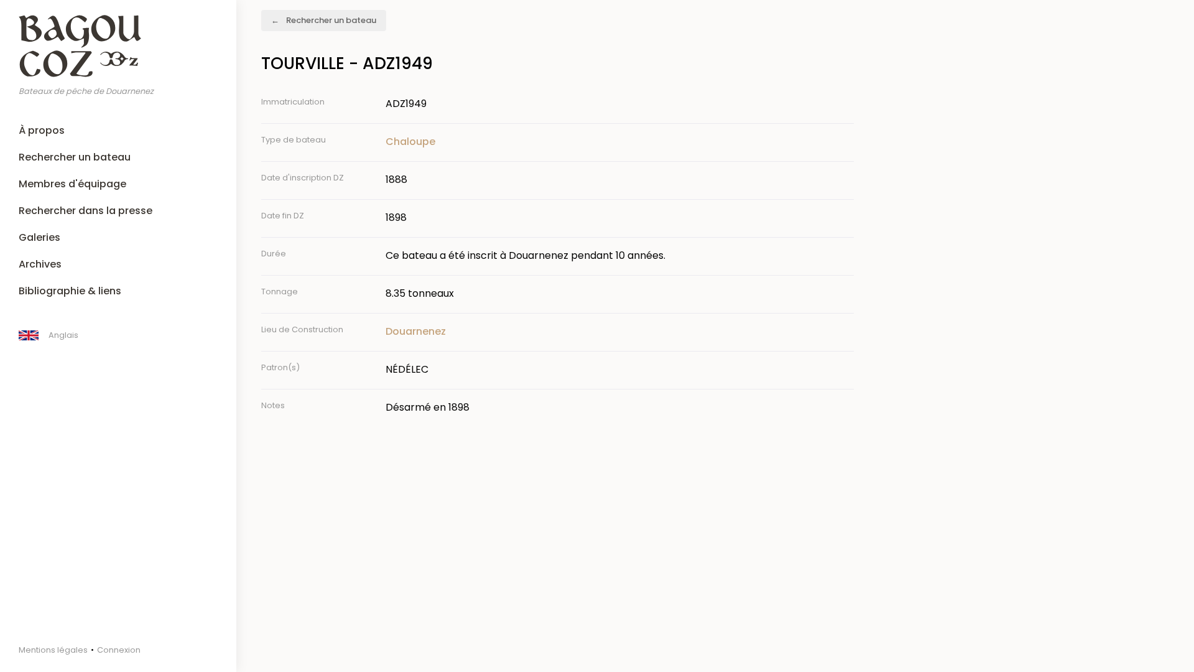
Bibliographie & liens (70, 291)
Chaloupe (410, 141)
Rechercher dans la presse (85, 210)
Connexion (119, 650)
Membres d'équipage (72, 184)
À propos (42, 130)
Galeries (39, 237)
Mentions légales (53, 650)
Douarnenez (416, 331)
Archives (40, 264)
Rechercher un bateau (75, 157)
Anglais (63, 335)
